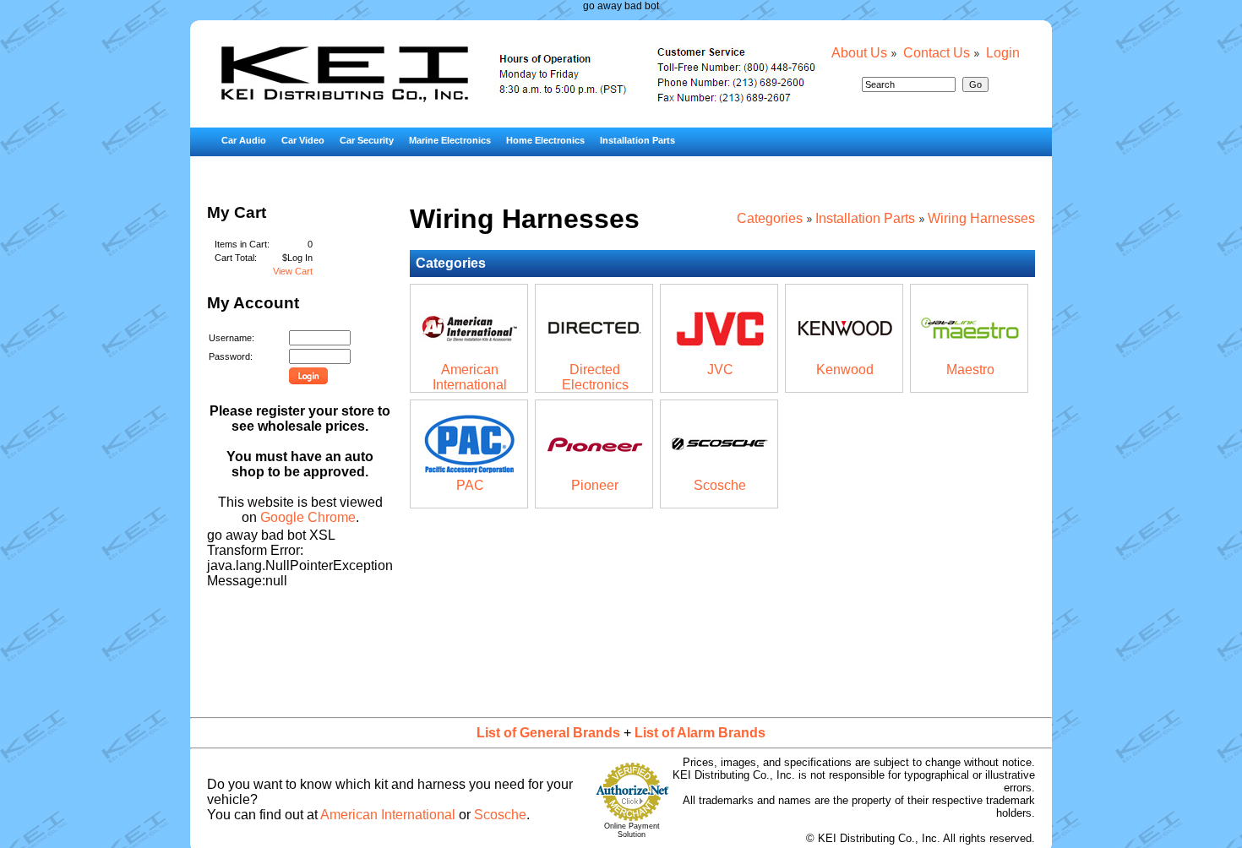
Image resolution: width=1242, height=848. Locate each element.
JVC (720, 369)
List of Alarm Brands (700, 733)
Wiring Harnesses (981, 218)
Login (1003, 53)
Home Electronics (545, 140)
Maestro (970, 369)
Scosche (720, 485)
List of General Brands (548, 733)
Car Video (302, 140)
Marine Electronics (450, 140)
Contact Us (936, 53)
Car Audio (243, 140)
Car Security (367, 140)
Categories (770, 218)
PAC (470, 485)
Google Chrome (308, 517)
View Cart (293, 271)
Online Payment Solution (632, 830)
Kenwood (845, 369)
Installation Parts (637, 140)
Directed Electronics (595, 377)
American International (470, 377)
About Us (859, 53)
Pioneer (594, 485)
